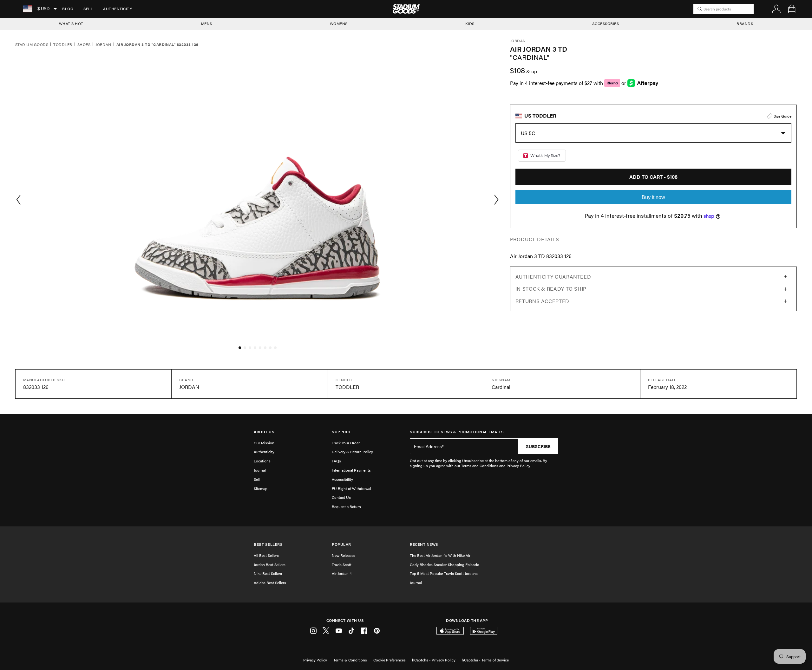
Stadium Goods (31, 44)
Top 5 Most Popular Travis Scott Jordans (444, 573)
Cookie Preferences (389, 660)
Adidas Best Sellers (270, 582)
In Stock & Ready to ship (550, 288)
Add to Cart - (653, 176)
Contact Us (341, 497)
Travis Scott (341, 564)
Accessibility (342, 479)
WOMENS (339, 23)
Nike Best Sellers (268, 573)
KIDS (470, 23)
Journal (260, 470)
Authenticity (117, 8)
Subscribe (538, 446)
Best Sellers (268, 544)
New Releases (343, 555)
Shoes (83, 44)
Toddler (62, 44)
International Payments (351, 470)
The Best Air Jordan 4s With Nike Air (440, 555)
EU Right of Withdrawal (351, 488)
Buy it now (653, 197)
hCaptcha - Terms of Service (485, 660)
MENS (206, 23)
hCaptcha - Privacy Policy (433, 660)
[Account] (776, 9)
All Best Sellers (266, 555)
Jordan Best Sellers (269, 564)
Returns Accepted (542, 301)
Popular (341, 544)
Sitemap (260, 488)
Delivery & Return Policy (352, 451)
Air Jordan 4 (341, 573)
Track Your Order (346, 443)
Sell (88, 8)
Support (341, 432)
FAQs (336, 461)
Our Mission (264, 443)
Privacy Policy (315, 660)
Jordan (103, 44)
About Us (264, 432)
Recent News (424, 544)
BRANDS (745, 23)
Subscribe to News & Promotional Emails (457, 432)
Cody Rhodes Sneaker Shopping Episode (444, 564)
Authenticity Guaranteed (553, 276)
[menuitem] (67, 9)
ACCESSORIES (605, 23)
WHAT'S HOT (71, 23)
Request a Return (346, 506)
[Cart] (792, 9)
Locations (262, 461)
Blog (67, 8)
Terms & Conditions (350, 660)
